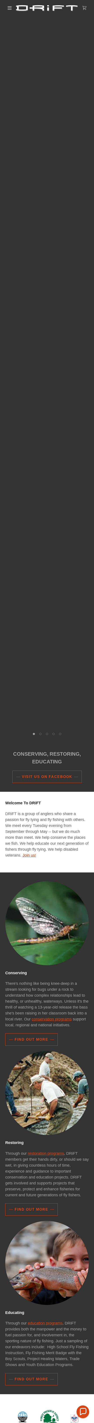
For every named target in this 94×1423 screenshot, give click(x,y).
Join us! (29, 855)
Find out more (31, 1039)
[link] (47, 8)
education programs (45, 1323)
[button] (9, 8)
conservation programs (52, 1019)
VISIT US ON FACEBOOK (47, 777)
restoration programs (46, 1153)
